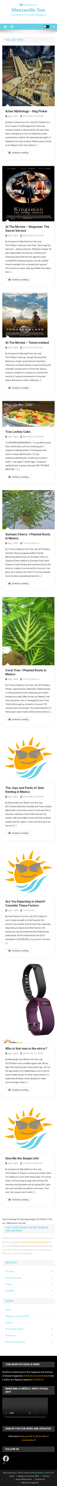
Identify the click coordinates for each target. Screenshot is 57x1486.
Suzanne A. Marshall (32, 347)
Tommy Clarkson (31, 543)
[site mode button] (46, 26)
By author (10, 1271)
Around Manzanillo (14, 1329)
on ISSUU (36, 1379)
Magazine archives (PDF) (17, 1316)
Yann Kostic (29, 910)
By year (8, 1284)
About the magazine (15, 1342)
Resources (10, 1335)
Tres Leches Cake (17, 432)
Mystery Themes (44, 1473)
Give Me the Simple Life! (22, 1158)
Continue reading (20, 153)
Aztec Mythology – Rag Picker (26, 111)
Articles (9, 1322)
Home (8, 1310)
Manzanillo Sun (28, 10)
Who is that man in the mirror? (26, 1048)
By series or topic (13, 1278)
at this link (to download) (32, 1242)
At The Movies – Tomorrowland (27, 342)
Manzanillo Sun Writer (33, 116)
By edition (10, 1290)
